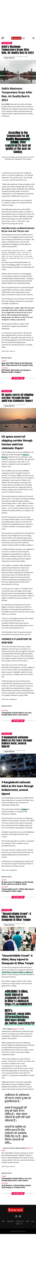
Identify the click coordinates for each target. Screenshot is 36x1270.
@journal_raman (14, 1013)
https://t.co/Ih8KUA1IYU (18, 1004)
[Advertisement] (18, 18)
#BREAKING (11, 991)
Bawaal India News (10, 58)
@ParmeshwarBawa (17, 1017)
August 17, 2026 (18, 1029)
